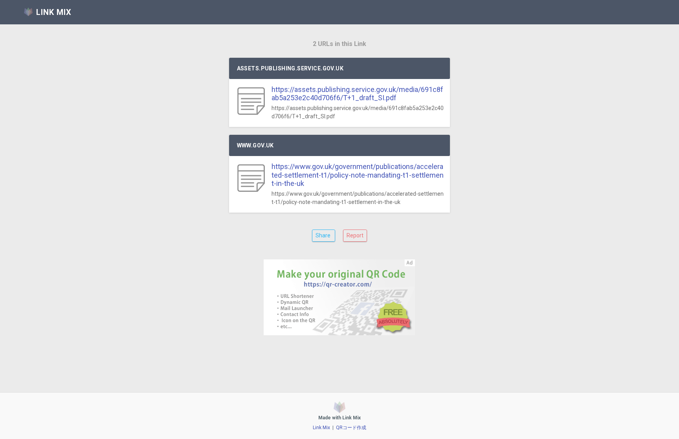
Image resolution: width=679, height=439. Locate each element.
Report (355, 235)
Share (324, 235)
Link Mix (321, 427)
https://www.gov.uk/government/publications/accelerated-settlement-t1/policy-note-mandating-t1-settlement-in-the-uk (358, 174)
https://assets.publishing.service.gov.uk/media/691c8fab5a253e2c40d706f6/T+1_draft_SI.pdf (357, 93)
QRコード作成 (351, 427)
